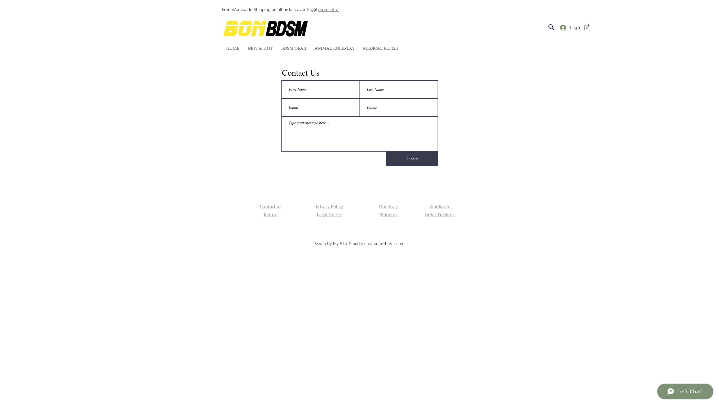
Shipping (389, 215)
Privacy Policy (329, 206)
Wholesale (439, 206)
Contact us (270, 206)
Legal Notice (329, 215)
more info (328, 9)
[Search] (551, 27)
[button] (293, 48)
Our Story (388, 206)
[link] (587, 27)
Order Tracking (440, 215)
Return (271, 215)
